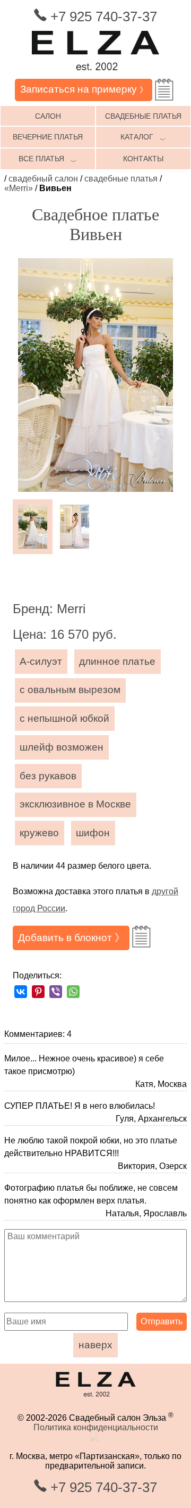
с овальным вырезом (70, 689)
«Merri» (18, 188)
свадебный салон (43, 178)
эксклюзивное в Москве (75, 804)
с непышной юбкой (64, 718)
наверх (95, 1344)
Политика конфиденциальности (95, 1427)
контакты (143, 158)
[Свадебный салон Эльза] (95, 73)
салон (48, 116)
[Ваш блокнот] (164, 90)
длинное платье (117, 661)
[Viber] (55, 991)
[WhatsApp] (73, 991)
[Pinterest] (38, 991)
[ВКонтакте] (20, 991)
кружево (39, 832)
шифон (93, 832)
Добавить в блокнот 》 (71, 937)
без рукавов (48, 775)
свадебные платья (143, 116)
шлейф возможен (61, 747)
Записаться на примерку (83, 89)
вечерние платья (48, 137)
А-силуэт (41, 661)
